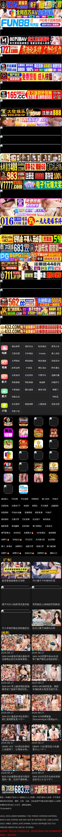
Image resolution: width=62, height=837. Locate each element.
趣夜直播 (5, 526)
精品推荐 (16, 346)
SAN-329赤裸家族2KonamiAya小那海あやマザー (46, 719)
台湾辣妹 (16, 360)
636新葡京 (41, 532)
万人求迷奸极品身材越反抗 (15, 627)
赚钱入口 (53, 553)
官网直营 (35, 499)
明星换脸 (29, 382)
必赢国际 (55, 505)
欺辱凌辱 (16, 367)
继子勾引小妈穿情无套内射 (15, 604)
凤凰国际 (5, 512)
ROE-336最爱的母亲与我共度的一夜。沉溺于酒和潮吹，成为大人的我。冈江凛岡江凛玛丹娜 (15, 781)
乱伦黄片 (36, 519)
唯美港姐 (42, 360)
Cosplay (42, 353)
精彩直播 (38, 512)
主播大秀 (15, 519)
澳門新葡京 (5, 532)
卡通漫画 (16, 389)
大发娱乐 (48, 526)
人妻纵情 (42, 404)
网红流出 (42, 367)
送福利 (26, 505)
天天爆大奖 (40, 539)
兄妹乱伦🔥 (29, 553)
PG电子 (55, 499)
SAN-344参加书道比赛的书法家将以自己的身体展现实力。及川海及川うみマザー (15, 659)
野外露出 (55, 367)
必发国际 (25, 526)
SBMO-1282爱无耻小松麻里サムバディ (46, 748)
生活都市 (16, 404)
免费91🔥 (5, 553)
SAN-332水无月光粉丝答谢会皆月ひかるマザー (46, 778)
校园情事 (29, 404)
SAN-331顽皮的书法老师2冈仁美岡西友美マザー (15, 718)
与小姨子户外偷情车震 (44, 580)
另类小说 (16, 411)
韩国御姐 (29, 360)
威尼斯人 (5, 499)
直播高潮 (28, 512)
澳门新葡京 (37, 526)
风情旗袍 (16, 382)
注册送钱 (5, 505)
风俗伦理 (55, 404)
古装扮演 (16, 375)
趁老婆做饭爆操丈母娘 (13, 580)
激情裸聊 (52, 532)
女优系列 (29, 375)
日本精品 (29, 353)
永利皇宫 (17, 532)
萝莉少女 (55, 346)
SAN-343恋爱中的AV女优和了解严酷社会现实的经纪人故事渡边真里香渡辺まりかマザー (46, 660)
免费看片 (19, 546)
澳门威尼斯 (51, 546)
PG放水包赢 (17, 512)
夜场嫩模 (15, 526)
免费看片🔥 (29, 532)
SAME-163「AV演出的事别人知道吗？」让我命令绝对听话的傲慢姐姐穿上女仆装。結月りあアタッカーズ (15, 751)
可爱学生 (42, 375)
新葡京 (35, 505)
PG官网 (15, 499)
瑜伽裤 (42, 382)
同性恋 (55, 396)
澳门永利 (45, 499)
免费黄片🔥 (42, 553)
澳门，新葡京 (6, 546)
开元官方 (29, 539)
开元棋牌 (24, 499)
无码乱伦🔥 (17, 539)
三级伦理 (16, 353)
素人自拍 (55, 353)
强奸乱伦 (29, 346)
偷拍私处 (46, 519)
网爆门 (55, 389)
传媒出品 (16, 396)
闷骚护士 (55, 382)
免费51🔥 (5, 539)
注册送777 (16, 505)
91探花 (29, 367)
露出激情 (29, 389)
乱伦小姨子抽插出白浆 (44, 627)
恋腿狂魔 (55, 375)
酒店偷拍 (5, 519)
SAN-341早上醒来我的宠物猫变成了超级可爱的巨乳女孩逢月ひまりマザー (15, 689)
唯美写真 (42, 389)
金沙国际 (51, 539)
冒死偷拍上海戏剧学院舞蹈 (46, 604)
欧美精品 (42, 346)
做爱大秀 (29, 546)
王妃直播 (25, 519)
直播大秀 (40, 546)
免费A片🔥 (17, 553)
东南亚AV (55, 360)
